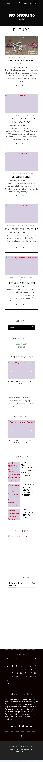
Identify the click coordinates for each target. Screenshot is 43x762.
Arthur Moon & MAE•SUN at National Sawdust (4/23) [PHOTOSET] (28, 490)
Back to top (20, 754)
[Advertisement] (21, 557)
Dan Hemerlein (23, 67)
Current (11, 278)
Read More (21, 85)
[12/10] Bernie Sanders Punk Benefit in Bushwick (27, 514)
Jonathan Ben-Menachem (22, 125)
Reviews (20, 278)
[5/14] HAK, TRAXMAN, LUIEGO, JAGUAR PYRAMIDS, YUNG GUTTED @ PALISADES (28, 468)
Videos (19, 115)
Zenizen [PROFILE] (21, 176)
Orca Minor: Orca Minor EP (21, 228)
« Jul (7, 684)
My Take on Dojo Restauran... (15, 584)
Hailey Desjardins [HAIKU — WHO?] (21, 382)
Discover (12, 57)
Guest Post (22, 286)
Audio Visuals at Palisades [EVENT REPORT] (21, 441)
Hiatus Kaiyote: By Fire (21, 283)
